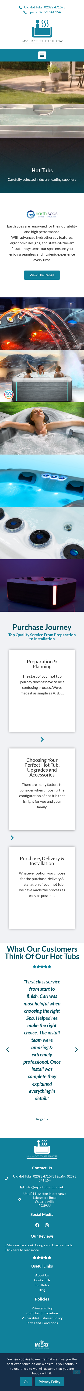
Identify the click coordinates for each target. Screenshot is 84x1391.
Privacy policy (49, 1382)
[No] (76, 1372)
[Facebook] (37, 1225)
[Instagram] (47, 1225)
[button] (42, 55)
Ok (26, 1382)
